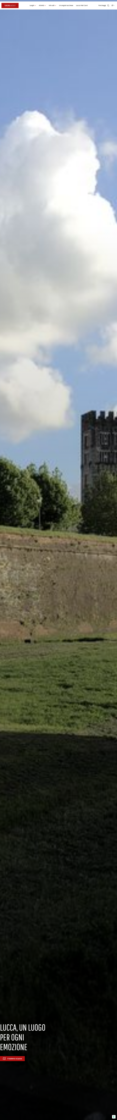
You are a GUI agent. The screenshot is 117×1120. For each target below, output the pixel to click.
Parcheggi (102, 5)
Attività (41, 5)
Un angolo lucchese (66, 5)
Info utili (51, 5)
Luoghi (32, 5)
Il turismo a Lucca (15, 1058)
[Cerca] (108, 5)
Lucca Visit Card (81, 5)
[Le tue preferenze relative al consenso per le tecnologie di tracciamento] (114, 1117)
